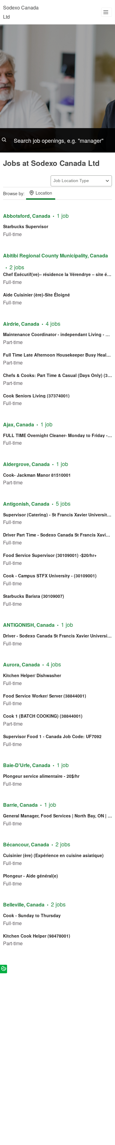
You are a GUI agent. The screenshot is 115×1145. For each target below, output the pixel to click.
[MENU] (106, 12)
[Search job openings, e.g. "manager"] (57, 140)
